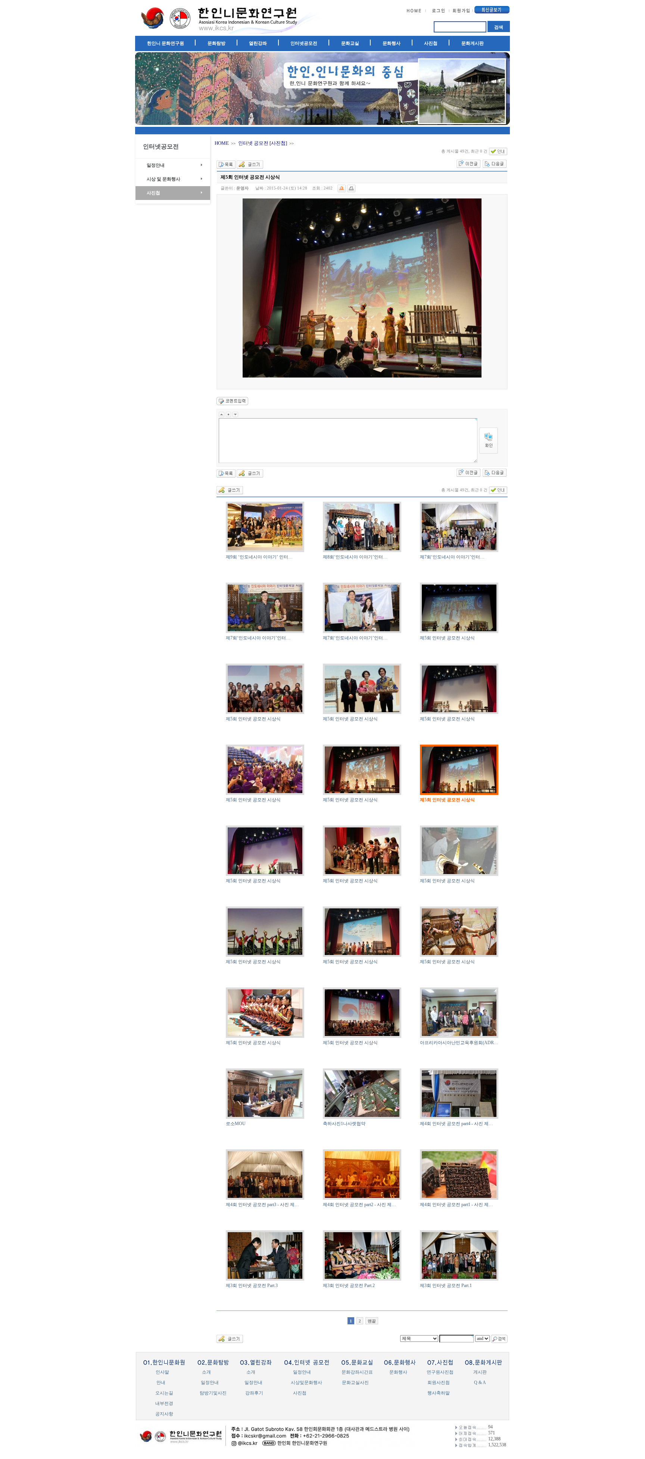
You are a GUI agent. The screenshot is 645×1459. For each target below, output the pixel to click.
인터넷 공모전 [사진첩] (262, 143)
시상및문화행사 (306, 1382)
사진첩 (430, 43)
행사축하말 (438, 1393)
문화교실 (350, 43)
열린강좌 (258, 43)
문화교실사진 (355, 1382)
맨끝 (372, 1321)
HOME (222, 143)
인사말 (162, 1372)
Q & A (480, 1382)
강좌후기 (254, 1393)
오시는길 (164, 1393)
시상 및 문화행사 (163, 179)
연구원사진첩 (440, 1372)
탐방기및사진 (213, 1393)
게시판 (480, 1372)
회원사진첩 (438, 1382)
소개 (206, 1372)
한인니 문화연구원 (165, 43)
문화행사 (392, 43)
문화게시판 (472, 43)
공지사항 (164, 1413)
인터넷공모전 (303, 43)
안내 (160, 1382)
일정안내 (156, 165)
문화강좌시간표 (357, 1372)
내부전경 (164, 1403)
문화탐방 (216, 43)
